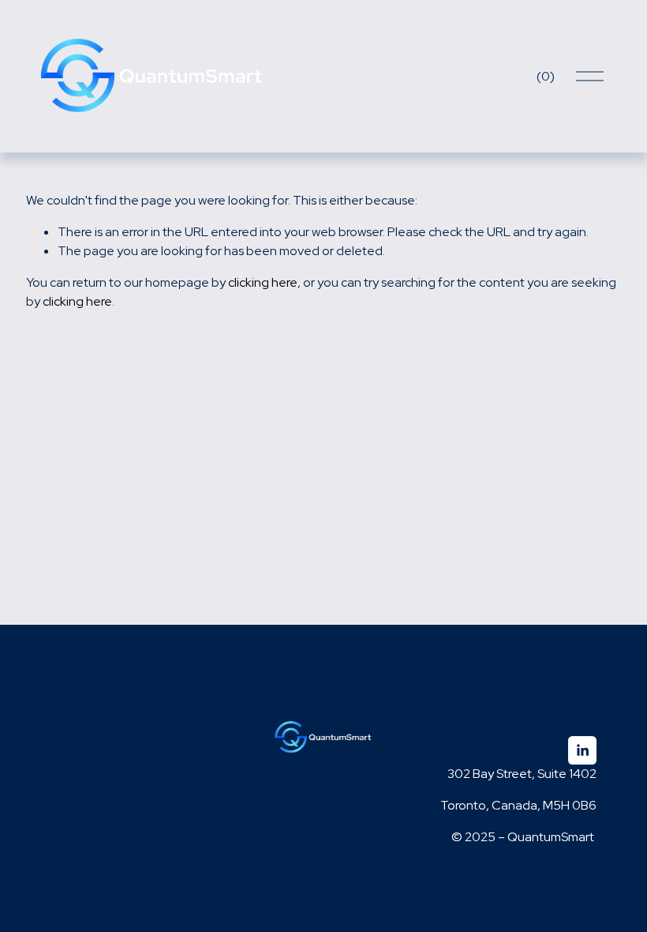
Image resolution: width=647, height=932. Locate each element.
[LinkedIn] (582, 750)
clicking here (262, 282)
